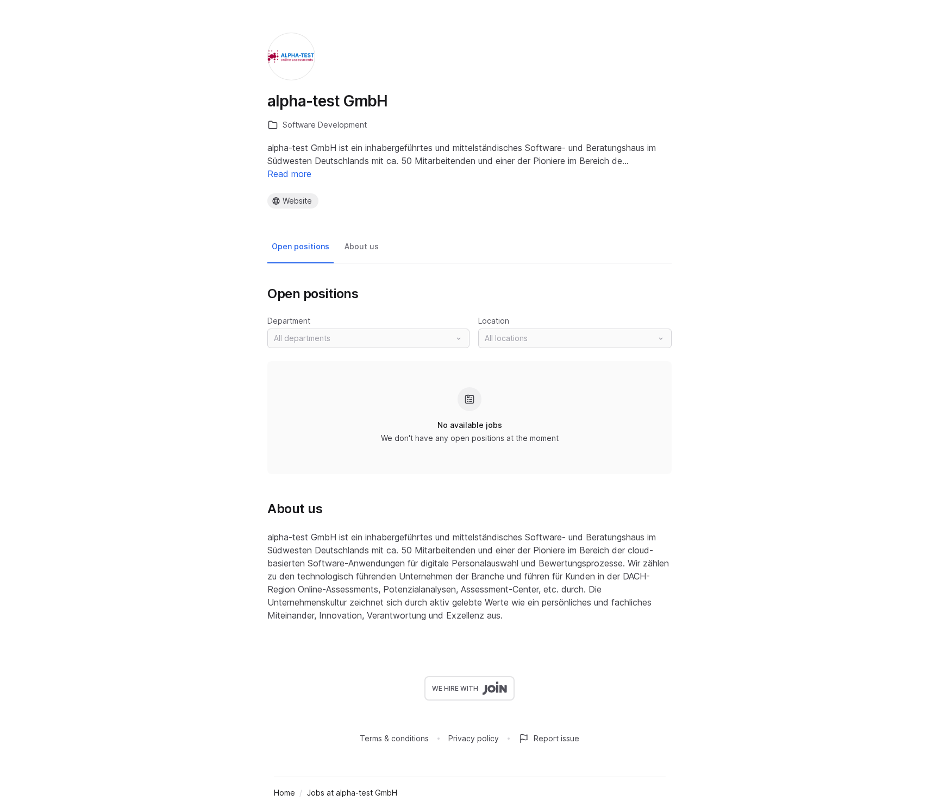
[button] (368, 338)
